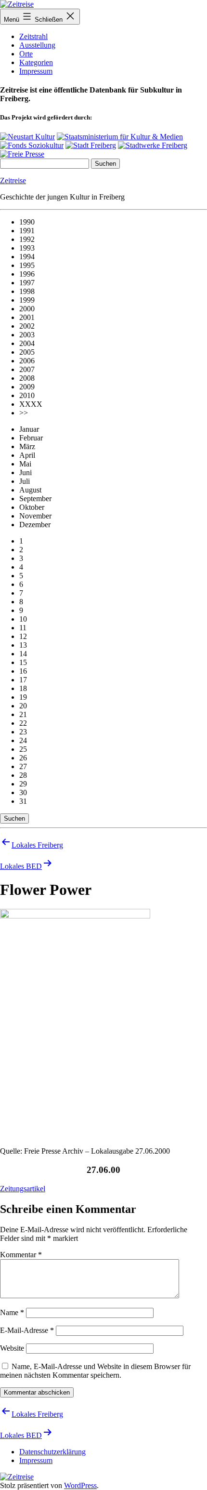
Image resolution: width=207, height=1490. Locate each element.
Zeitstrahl (33, 36)
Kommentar (21, 1255)
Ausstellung (37, 45)
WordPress (80, 1485)
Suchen (14, 818)
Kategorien (36, 62)
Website (12, 1348)
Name (12, 1312)
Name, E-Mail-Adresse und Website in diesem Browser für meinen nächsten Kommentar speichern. (95, 1370)
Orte (26, 54)
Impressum (35, 71)
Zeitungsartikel (22, 1188)
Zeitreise (13, 180)
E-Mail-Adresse (27, 1330)
